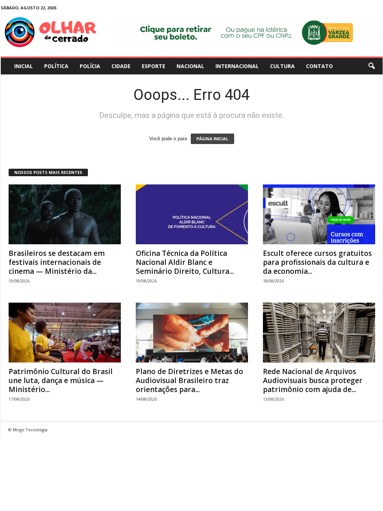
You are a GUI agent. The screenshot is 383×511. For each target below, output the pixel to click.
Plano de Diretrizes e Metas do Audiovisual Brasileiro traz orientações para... (189, 380)
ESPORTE (153, 66)
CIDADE (121, 66)
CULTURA (282, 66)
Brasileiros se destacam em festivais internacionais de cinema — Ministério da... (57, 262)
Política (56, 66)
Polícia (90, 66)
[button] (371, 66)
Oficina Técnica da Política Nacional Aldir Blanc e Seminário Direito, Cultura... (185, 262)
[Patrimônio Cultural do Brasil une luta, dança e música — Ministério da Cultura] (65, 332)
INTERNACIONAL (237, 66)
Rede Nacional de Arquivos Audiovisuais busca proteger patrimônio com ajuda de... (312, 380)
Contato (319, 66)
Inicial (23, 66)
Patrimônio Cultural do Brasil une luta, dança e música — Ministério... (61, 380)
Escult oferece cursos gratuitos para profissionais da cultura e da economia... (317, 262)
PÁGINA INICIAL (212, 139)
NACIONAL (190, 66)
